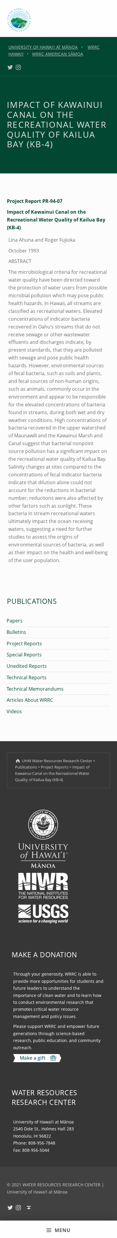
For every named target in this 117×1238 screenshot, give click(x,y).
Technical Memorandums (35, 689)
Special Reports (24, 654)
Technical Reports (26, 677)
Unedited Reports (27, 666)
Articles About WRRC (30, 700)
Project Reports (24, 643)
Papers (14, 620)
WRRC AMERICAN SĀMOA (57, 54)
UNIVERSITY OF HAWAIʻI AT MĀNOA (43, 47)
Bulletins (16, 632)
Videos (14, 711)
